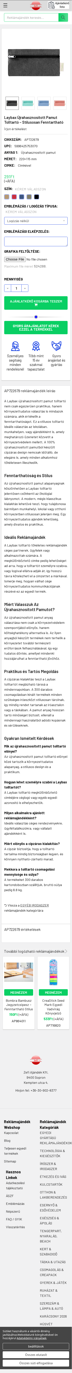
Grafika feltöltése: (22, 251)
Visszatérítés (15, 1227)
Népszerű (13, 1211)
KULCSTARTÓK (51, 1184)
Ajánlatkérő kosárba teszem (36, 301)
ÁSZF (10, 1196)
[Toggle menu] (5, 5)
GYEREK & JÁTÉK (53, 1282)
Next (65, 951)
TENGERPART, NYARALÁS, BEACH (51, 1236)
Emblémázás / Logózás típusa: (31, 209)
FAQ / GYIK (14, 1219)
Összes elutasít (36, 1355)
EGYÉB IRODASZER (34, 905)
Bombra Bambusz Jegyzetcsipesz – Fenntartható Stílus (18, 1004)
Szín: (25, 189)
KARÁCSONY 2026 (53, 1316)
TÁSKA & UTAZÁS (53, 1262)
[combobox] (36, 17)
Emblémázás (15, 1203)
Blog (7, 1140)
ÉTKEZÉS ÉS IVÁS (53, 1176)
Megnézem (18, 992)
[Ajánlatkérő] (60, 5)
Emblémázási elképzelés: (27, 231)
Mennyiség (13, 279)
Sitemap (10, 1161)
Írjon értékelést (15, 129)
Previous (60, 951)
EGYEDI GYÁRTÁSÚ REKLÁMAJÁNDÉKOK (56, 1138)
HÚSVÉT (46, 1324)
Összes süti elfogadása (36, 1363)
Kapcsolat (11, 1133)
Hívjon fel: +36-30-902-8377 (35, 1090)
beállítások (36, 1346)
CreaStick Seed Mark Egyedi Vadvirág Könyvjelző (53, 1006)
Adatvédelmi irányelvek (31, 1338)
